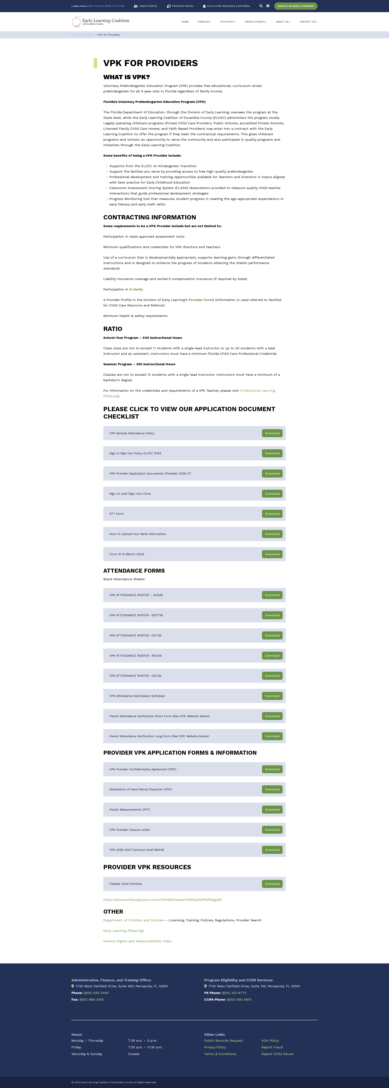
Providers (88, 34)
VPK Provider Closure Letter (129, 830)
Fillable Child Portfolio (125, 884)
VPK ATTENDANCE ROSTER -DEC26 (135, 675)
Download (272, 433)
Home (185, 21)
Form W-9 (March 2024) (126, 554)
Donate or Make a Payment (296, 6)
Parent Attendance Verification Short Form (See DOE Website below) (159, 716)
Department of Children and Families (133, 920)
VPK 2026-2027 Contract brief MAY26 (136, 850)
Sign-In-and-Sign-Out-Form (130, 493)
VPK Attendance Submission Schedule (137, 696)
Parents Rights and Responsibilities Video (137, 941)
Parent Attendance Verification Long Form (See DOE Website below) (159, 736)
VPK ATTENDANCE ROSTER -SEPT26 (136, 615)
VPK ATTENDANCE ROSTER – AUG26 (136, 595)
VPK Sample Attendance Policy (131, 433)
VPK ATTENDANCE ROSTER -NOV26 (135, 655)
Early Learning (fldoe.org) (123, 931)
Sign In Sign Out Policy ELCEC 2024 (135, 453)
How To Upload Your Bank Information (137, 534)
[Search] (261, 6)
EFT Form (116, 514)
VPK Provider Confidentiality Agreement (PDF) (142, 769)
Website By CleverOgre (304, 1082)
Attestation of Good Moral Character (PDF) (140, 789)
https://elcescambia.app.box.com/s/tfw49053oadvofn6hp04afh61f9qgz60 (162, 900)
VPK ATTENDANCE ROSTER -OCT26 (135, 635)
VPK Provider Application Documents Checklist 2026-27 (150, 473)
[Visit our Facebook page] (267, 6)
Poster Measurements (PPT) (129, 809)
